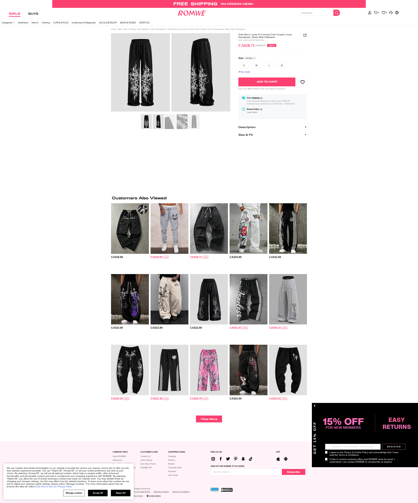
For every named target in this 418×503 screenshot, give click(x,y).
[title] (209, 198)
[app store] (278, 458)
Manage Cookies (161, 492)
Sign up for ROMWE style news (227, 466)
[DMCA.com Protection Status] (227, 490)
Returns (171, 460)
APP (278, 452)
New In (35, 22)
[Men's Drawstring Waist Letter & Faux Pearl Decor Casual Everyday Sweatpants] (130, 228)
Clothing (46, 22)
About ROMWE (119, 456)
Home (113, 29)
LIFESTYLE (144, 22)
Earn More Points (148, 464)
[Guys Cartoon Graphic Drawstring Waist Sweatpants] (169, 228)
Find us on (216, 452)
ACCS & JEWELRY (108, 22)
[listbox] (369, 12)
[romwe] (191, 12)
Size (245, 58)
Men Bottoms (143, 29)
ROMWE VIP (146, 468)
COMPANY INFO (120, 452)
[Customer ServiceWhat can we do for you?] (391, 12)
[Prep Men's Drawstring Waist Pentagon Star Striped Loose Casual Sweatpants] (169, 370)
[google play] (285, 458)
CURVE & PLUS (60, 22)
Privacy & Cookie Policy (139, 492)
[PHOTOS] (170, 73)
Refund (171, 464)
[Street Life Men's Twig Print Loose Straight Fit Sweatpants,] (209, 370)
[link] (209, 4)
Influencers (117, 460)
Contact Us (145, 456)
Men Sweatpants (158, 29)
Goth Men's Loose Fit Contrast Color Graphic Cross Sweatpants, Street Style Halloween (265, 35)
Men (120, 29)
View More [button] (209, 418)
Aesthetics (23, 22)
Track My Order (175, 468)
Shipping (172, 456)
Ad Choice (138, 496)
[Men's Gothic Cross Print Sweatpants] (130, 299)
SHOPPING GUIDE (176, 452)
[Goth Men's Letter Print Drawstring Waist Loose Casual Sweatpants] (169, 299)
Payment (172, 471)
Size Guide (173, 475)
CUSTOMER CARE (149, 452)
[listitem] (130, 237)
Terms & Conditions (181, 492)
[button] (302, 82)
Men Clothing (130, 29)
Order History (146, 460)
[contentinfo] (117, 257)
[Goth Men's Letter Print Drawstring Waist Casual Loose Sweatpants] (248, 228)
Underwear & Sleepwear (84, 22)
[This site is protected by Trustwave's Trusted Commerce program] (214, 490)
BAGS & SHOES (128, 22)
